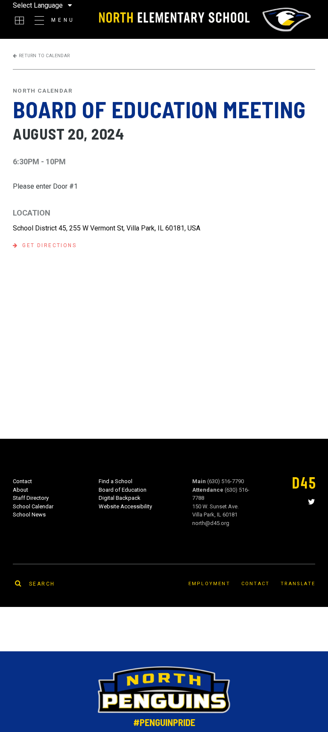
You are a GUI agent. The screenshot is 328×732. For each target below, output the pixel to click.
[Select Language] (53, 5)
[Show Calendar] (19, 20)
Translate (298, 583)
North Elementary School (204, 20)
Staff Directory (31, 498)
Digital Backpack (120, 498)
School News (29, 514)
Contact (22, 481)
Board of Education (122, 490)
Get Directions (49, 245)
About (20, 490)
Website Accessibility (125, 506)
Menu (63, 20)
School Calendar (33, 506)
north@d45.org (210, 523)
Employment (209, 583)
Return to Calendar (44, 55)
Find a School (115, 481)
